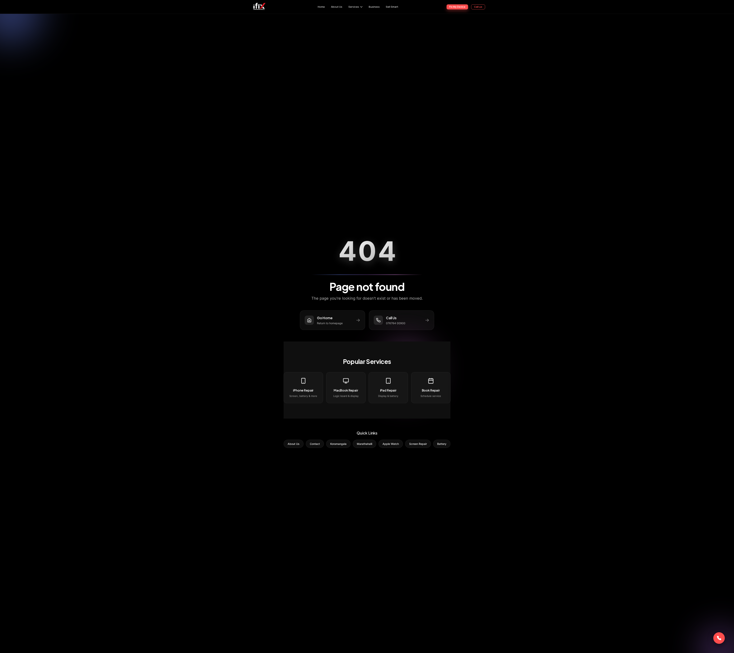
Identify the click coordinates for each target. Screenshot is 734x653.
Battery (441, 443)
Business (374, 6)
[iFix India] (259, 7)
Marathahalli (364, 443)
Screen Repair (418, 443)
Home (321, 6)
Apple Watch (391, 443)
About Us (336, 6)
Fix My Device (457, 6)
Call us (478, 6)
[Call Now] (719, 638)
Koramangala (338, 443)
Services (353, 6)
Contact (315, 443)
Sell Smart (392, 6)
